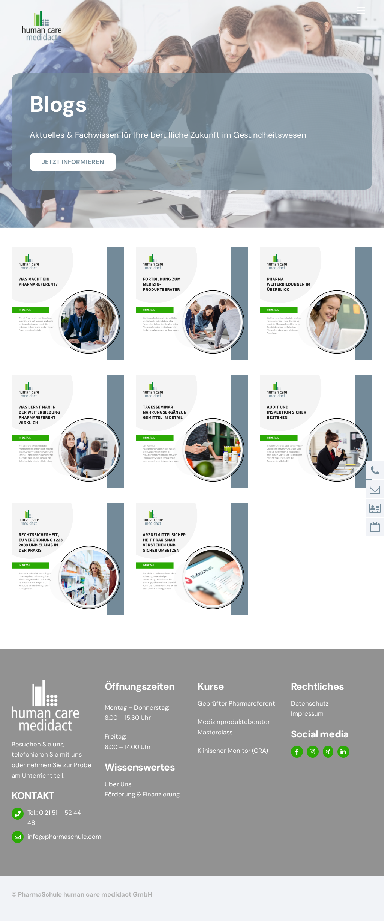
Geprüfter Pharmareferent (237, 703)
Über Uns (118, 784)
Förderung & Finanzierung (142, 794)
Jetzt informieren (73, 162)
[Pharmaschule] (42, 37)
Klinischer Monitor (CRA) (233, 750)
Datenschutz (310, 703)
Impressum (307, 713)
